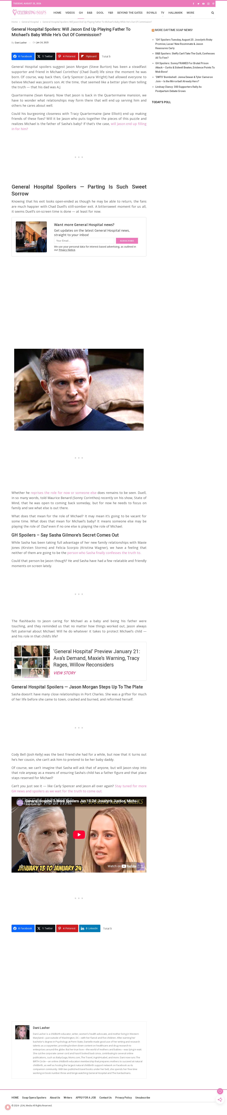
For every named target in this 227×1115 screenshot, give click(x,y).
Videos (70, 12)
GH (81, 12)
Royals (152, 12)
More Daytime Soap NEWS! (174, 30)
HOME (57, 12)
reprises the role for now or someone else (63, 493)
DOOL (100, 12)
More (190, 12)
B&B (89, 12)
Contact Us (105, 1097)
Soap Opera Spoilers (34, 1097)
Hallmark (175, 12)
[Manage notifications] (8, 1107)
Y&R (110, 12)
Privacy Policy (123, 1097)
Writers (68, 1097)
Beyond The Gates (129, 12)
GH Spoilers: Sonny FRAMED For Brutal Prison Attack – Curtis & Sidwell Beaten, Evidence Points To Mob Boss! (185, 67)
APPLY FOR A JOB (86, 1097)
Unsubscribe (142, 1097)
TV (162, 12)
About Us (55, 1097)
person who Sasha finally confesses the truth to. (104, 553)
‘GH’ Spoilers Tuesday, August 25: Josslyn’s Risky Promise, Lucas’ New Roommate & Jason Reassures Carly (183, 44)
